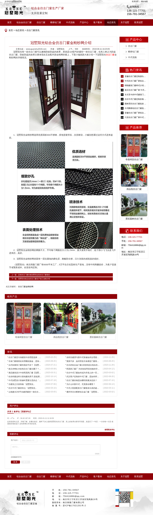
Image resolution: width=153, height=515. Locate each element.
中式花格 (70, 22)
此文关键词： (11, 287)
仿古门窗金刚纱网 (25, 287)
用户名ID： (15, 440)
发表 (15, 462)
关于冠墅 (125, 22)
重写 (26, 462)
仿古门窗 (41, 22)
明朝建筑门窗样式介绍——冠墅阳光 (136, 85)
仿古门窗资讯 (32, 30)
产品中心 (84, 22)
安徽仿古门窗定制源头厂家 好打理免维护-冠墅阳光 (136, 76)
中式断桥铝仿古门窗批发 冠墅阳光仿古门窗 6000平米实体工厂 (136, 108)
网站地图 (144, 1)
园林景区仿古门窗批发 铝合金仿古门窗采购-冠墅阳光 (136, 104)
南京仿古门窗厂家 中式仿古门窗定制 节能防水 (136, 90)
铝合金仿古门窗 (24, 22)
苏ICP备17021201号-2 (74, 506)
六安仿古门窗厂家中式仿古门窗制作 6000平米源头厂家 (136, 117)
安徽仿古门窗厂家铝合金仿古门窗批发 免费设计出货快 (136, 113)
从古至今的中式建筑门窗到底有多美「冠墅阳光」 (136, 95)
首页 (9, 22)
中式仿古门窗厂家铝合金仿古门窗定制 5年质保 (136, 81)
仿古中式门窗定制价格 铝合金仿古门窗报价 (136, 99)
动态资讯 (111, 22)
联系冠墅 (135, 1)
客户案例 (97, 22)
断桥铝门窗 (55, 22)
